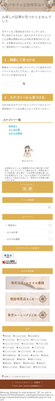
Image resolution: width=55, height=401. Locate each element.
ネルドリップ (23, 347)
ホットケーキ (10, 351)
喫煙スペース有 (35, 359)
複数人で (26, 367)
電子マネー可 (40, 367)
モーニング (25, 351)
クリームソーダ (39, 340)
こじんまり (20, 336)
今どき (36, 355)
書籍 (18, 363)
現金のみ (29, 363)
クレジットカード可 (12, 344)
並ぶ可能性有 (10, 355)
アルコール (9, 340)
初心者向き (9, 359)
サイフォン (43, 344)
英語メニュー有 (11, 367)
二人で (24, 355)
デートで (9, 347)
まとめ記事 (14, 130)
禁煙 (42, 363)
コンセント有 (28, 344)
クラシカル (23, 340)
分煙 (45, 355)
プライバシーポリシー (22, 382)
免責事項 (37, 382)
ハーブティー (39, 347)
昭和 (8, 363)
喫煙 (22, 359)
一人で (39, 351)
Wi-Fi (8, 336)
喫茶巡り (13, 126)
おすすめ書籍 (15, 133)
